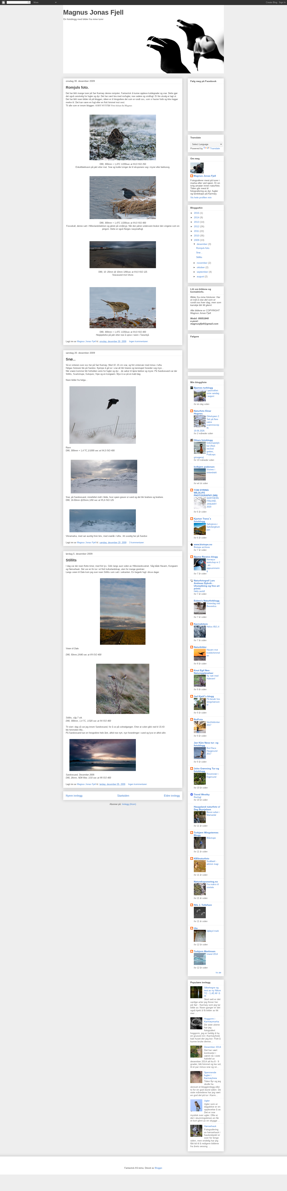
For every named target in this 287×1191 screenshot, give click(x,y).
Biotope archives (202, 547)
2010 (197, 235)
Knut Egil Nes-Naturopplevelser (203, 671)
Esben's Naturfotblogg (206, 600)
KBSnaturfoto (201, 858)
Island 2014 (212, 954)
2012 (197, 226)
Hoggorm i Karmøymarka (211, 1020)
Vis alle (218, 973)
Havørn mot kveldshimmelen (213, 653)
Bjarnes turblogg (203, 387)
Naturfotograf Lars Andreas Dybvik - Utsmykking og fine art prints (207, 584)
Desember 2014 (212, 1047)
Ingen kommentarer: (139, 341)
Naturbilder (200, 647)
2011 (197, 231)
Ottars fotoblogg (203, 440)
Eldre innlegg (172, 795)
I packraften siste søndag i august (213, 393)
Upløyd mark (213, 931)
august (201, 276)
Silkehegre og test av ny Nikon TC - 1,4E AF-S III (212, 991)
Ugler (207, 1100)
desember (202, 244)
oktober (201, 267)
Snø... (71, 359)
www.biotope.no (203, 544)
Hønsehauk (210, 1126)
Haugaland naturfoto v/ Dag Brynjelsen (207, 808)
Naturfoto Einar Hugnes (202, 412)
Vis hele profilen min (201, 197)
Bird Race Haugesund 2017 (212, 751)
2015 (197, 213)
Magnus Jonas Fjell (93, 12)
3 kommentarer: (137, 542)
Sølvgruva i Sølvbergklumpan (213, 527)
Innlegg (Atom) (129, 804)
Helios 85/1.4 (213, 626)
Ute (196, 928)
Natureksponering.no (206, 881)
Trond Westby (202, 794)
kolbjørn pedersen (204, 466)
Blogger (158, 1168)
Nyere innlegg (74, 795)
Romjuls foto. (77, 87)
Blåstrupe (211, 838)
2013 (197, 222)
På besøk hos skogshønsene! (213, 702)
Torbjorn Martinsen (204, 951)
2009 (197, 240)
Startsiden (123, 795)
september (203, 271)
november (202, 262)
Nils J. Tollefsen (203, 905)
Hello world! (199, 591)
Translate (215, 148)
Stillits (71, 560)
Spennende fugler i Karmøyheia (210, 1075)
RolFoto (198, 719)
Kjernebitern (201, 624)
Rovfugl (197, 797)
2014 (197, 217)
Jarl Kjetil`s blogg (204, 696)
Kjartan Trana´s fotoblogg (202, 520)
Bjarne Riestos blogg (206, 556)
